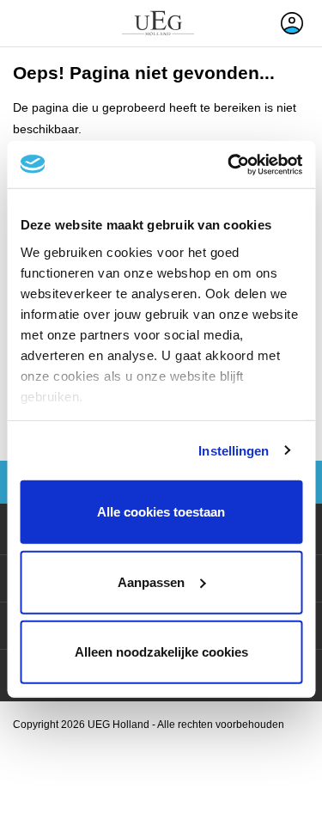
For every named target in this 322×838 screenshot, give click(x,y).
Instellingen (233, 450)
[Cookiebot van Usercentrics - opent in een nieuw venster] (229, 164)
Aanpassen (151, 581)
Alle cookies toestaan (161, 512)
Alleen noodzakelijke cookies (161, 652)
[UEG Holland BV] (158, 23)
